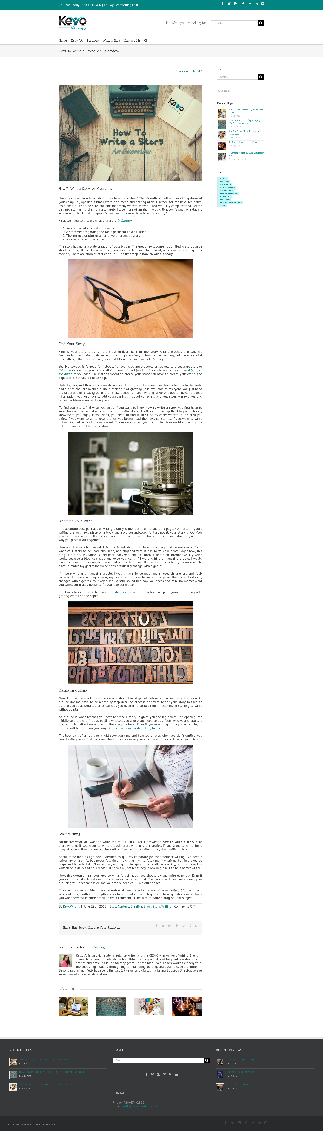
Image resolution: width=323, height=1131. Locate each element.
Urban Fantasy (228, 193)
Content (123, 906)
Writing (166, 906)
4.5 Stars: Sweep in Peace (240, 1072)
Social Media (227, 187)
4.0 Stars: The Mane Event (241, 1059)
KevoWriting (71, 906)
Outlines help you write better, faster (133, 728)
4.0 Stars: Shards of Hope (240, 1084)
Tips (222, 205)
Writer (224, 181)
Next (196, 71)
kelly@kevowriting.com (121, 5)
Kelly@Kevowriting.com (139, 1106)
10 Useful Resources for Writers (243, 142)
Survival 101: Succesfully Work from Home (44, 1059)
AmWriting (226, 190)
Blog (112, 906)
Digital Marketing (231, 202)
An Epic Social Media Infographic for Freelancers (47, 1084)
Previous (183, 71)
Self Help (225, 184)
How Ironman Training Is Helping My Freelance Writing (244, 121)
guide (223, 178)
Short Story (152, 906)
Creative (136, 906)
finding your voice (124, 592)
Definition (124, 220)
